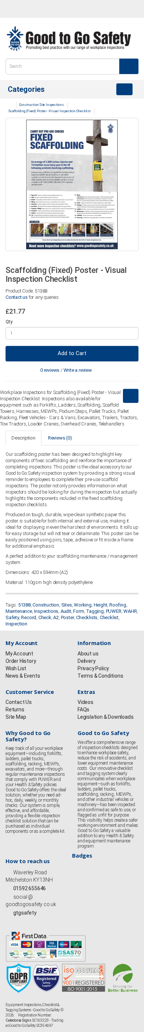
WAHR (130, 611)
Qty (9, 321)
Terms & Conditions (100, 676)
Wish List (16, 668)
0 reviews (49, 370)
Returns (15, 709)
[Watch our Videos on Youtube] (49, 9)
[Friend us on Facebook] (8, 9)
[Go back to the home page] (69, 38)
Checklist (109, 617)
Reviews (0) (60, 438)
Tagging (95, 611)
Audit (66, 611)
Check (44, 617)
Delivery (86, 661)
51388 (24, 605)
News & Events (23, 676)
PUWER (113, 611)
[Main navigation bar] (124, 89)
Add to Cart (72, 353)
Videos (85, 702)
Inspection (16, 624)
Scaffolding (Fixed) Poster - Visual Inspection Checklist (49, 111)
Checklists (86, 617)
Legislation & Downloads (105, 717)
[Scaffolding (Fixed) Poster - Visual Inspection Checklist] (72, 184)
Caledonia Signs (18, 1020)
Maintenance (19, 611)
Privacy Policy (93, 668)
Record (28, 617)
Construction (45, 605)
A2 (56, 617)
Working (83, 605)
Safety (12, 617)
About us (88, 654)
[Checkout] (130, 9)
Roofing (117, 605)
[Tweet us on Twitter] (22, 9)
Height (100, 605)
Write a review (78, 370)
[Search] (128, 66)
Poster (67, 617)
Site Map (16, 717)
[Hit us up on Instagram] (35, 9)
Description (23, 438)
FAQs (83, 709)
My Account (19, 654)
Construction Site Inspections (41, 105)
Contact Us (19, 702)
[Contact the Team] (97, 9)
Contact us (17, 297)
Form (78, 611)
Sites (66, 605)
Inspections (46, 611)
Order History (21, 661)
